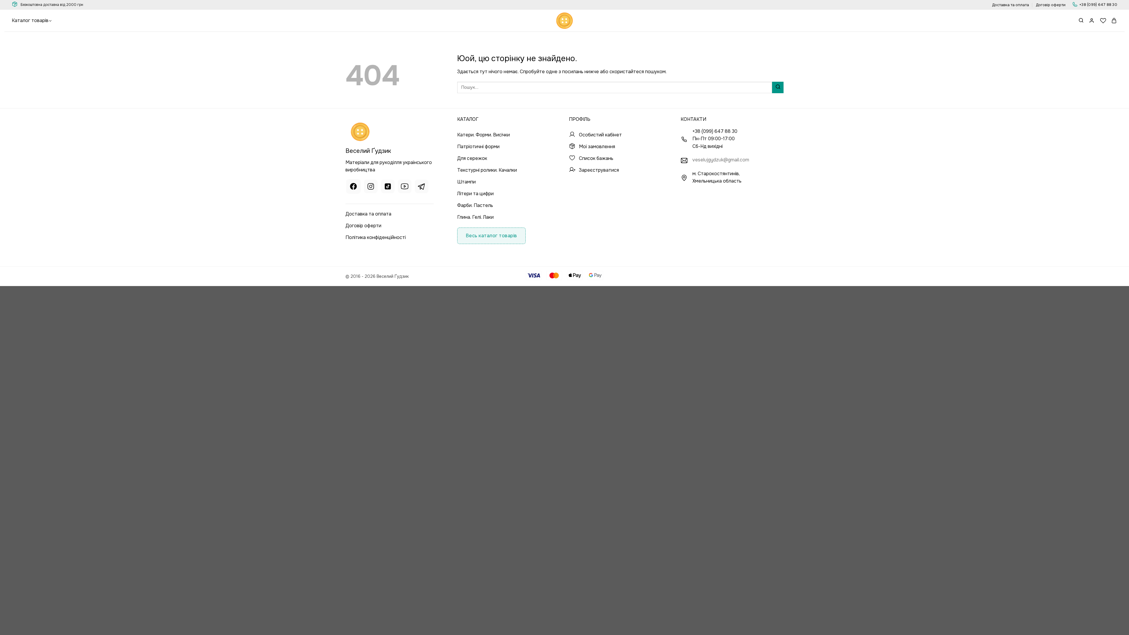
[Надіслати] (778, 87)
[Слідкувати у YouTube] (404, 187)
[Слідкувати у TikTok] (388, 187)
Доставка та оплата (1010, 5)
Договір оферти (1050, 5)
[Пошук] (1081, 21)
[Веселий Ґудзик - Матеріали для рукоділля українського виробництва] (564, 20)
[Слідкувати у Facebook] (353, 187)
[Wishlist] (1103, 20)
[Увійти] (1092, 20)
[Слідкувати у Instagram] (371, 187)
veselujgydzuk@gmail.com (720, 160)
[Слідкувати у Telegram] (421, 187)
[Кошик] (1114, 20)
